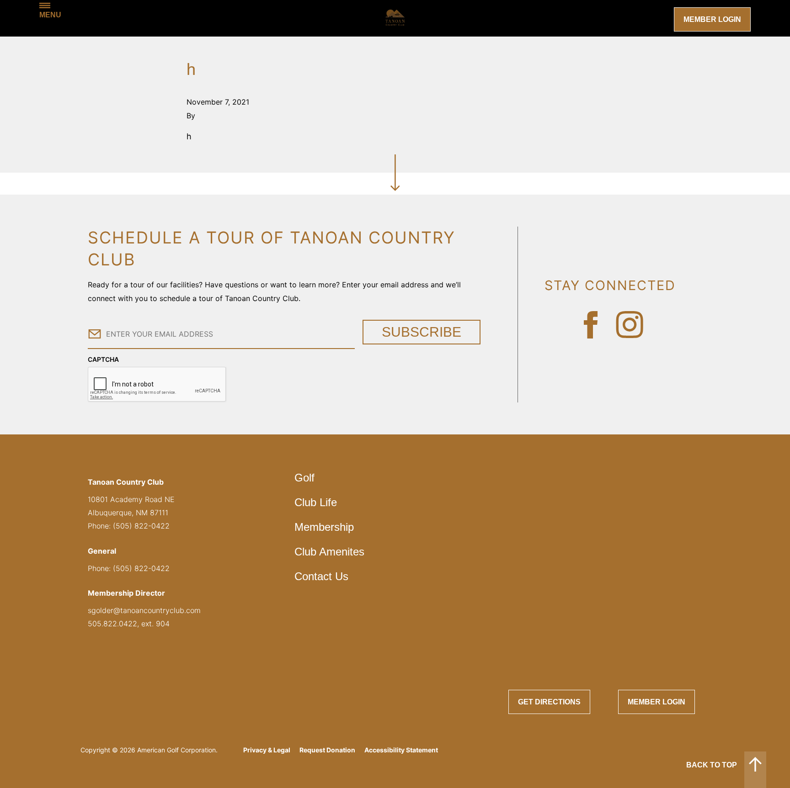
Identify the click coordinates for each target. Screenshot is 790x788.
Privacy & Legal (266, 750)
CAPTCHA (103, 359)
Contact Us (321, 576)
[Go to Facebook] (590, 324)
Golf (304, 477)
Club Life (315, 502)
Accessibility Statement (401, 750)
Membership (324, 527)
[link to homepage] (395, 18)
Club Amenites (329, 551)
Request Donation (327, 750)
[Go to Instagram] (629, 324)
